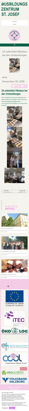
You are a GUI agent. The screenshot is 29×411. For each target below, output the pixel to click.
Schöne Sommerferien (7, 228)
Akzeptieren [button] (12, 407)
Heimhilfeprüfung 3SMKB (8, 251)
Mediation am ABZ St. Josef (8, 274)
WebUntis (14, 24)
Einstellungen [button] (5, 407)
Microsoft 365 (14, 21)
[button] (14, 45)
